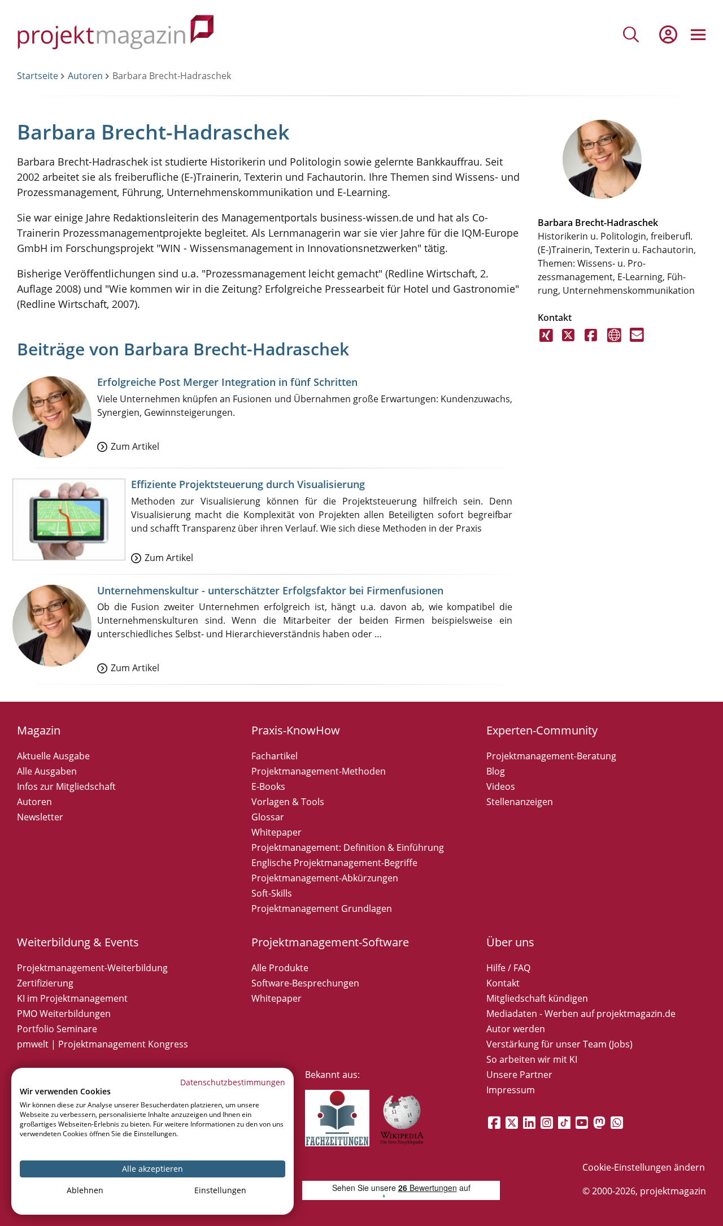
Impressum (510, 1090)
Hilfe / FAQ (508, 968)
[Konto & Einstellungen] (667, 34)
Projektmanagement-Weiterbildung (92, 968)
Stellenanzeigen (519, 801)
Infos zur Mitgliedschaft (66, 786)
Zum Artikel (135, 446)
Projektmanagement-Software (330, 942)
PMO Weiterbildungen (64, 1013)
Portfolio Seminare (57, 1029)
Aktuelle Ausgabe (53, 756)
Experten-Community (542, 730)
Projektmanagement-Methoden (318, 771)
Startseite (37, 75)
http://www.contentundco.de (614, 342)
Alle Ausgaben (47, 771)
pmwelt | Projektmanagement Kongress (102, 1044)
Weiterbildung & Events (78, 942)
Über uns (510, 942)
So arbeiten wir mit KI (531, 1059)
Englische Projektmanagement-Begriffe (334, 863)
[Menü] (698, 34)
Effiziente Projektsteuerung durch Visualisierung (248, 484)
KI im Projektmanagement (72, 998)
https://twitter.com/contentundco (569, 342)
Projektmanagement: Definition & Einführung (347, 847)
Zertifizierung (45, 983)
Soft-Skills (271, 893)
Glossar (267, 817)
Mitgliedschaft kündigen (537, 998)
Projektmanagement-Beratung (551, 756)
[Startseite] (116, 34)
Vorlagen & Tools (287, 801)
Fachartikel (274, 756)
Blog (495, 771)
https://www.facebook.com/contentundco (592, 342)
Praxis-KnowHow (295, 730)
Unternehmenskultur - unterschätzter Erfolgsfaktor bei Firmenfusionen (270, 590)
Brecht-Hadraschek (616, 222)
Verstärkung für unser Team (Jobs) (559, 1044)
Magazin (38, 730)
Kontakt (503, 983)
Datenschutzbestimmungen (232, 1082)
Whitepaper (276, 832)
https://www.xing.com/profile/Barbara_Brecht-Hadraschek (546, 342)
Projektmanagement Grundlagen (321, 908)
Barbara (555, 222)
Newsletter (40, 817)
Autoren (85, 75)
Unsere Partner (519, 1074)
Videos (500, 786)
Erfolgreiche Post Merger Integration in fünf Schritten (227, 382)
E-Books (268, 786)
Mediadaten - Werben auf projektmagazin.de (581, 1013)
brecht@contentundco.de (637, 342)
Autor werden (515, 1029)
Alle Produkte (279, 968)
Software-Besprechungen (305, 983)
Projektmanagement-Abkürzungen (324, 878)
